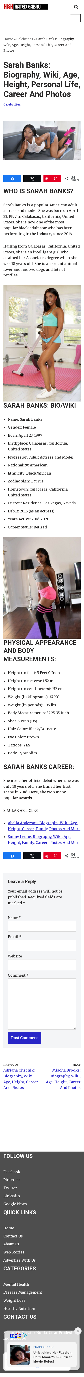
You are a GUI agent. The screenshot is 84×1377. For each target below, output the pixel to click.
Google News (15, 1204)
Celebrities (24, 39)
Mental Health (16, 1284)
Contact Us (13, 1236)
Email (15, 936)
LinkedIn (11, 1196)
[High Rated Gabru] (25, 6)
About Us (11, 1244)
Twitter (10, 1188)
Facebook (11, 1172)
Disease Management (22, 1292)
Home (8, 39)
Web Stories (13, 1252)
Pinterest (11, 1179)
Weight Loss (14, 1300)
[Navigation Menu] (75, 18)
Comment (18, 975)
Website (15, 956)
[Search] (76, 7)
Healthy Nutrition (19, 1308)
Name (14, 917)
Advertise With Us (19, 1260)
